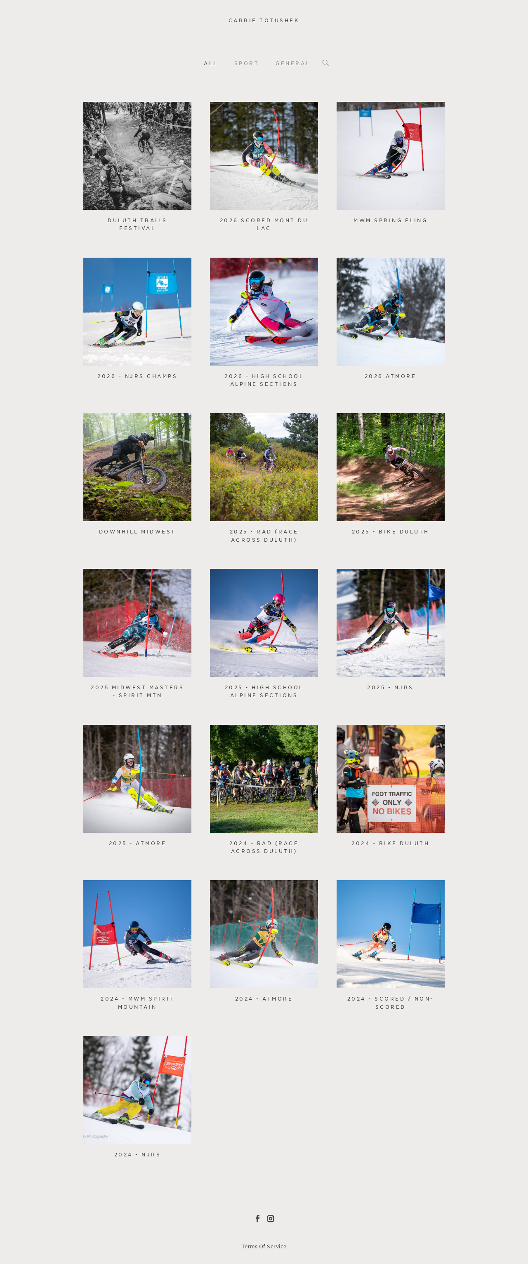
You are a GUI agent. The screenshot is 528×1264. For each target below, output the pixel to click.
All (211, 63)
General (293, 63)
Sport (246, 63)
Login (98, 113)
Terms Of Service (264, 1246)
